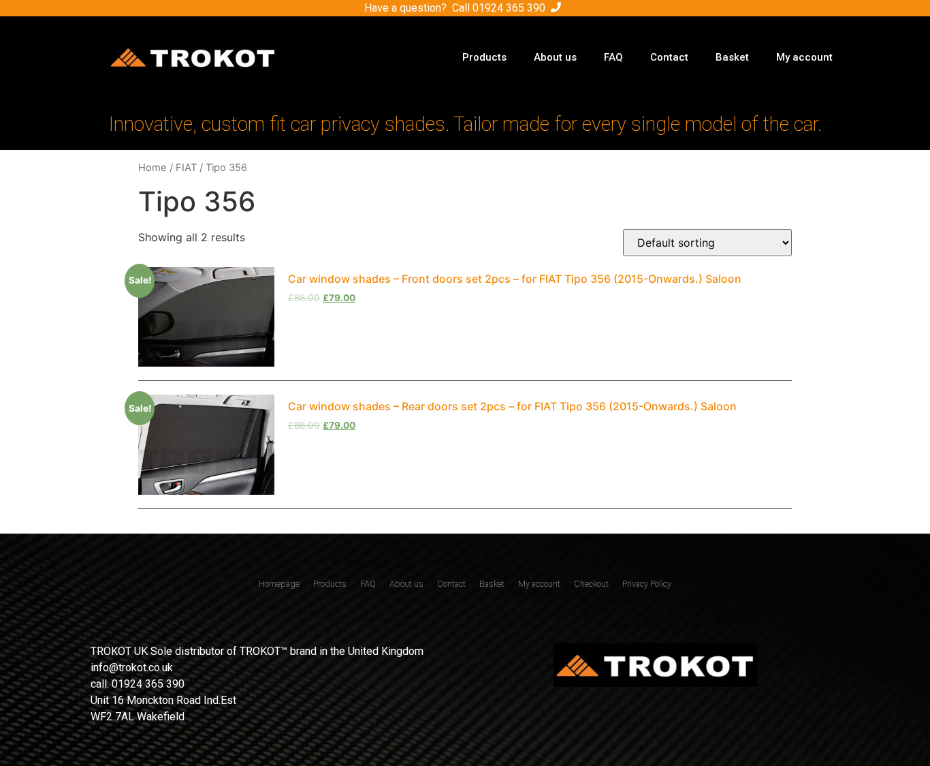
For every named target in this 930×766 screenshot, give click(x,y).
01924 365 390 (508, 7)
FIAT (186, 168)
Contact (669, 57)
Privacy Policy (646, 584)
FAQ (613, 57)
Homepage (279, 584)
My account (804, 57)
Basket (732, 57)
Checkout (591, 584)
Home (152, 168)
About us (555, 57)
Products (484, 57)
